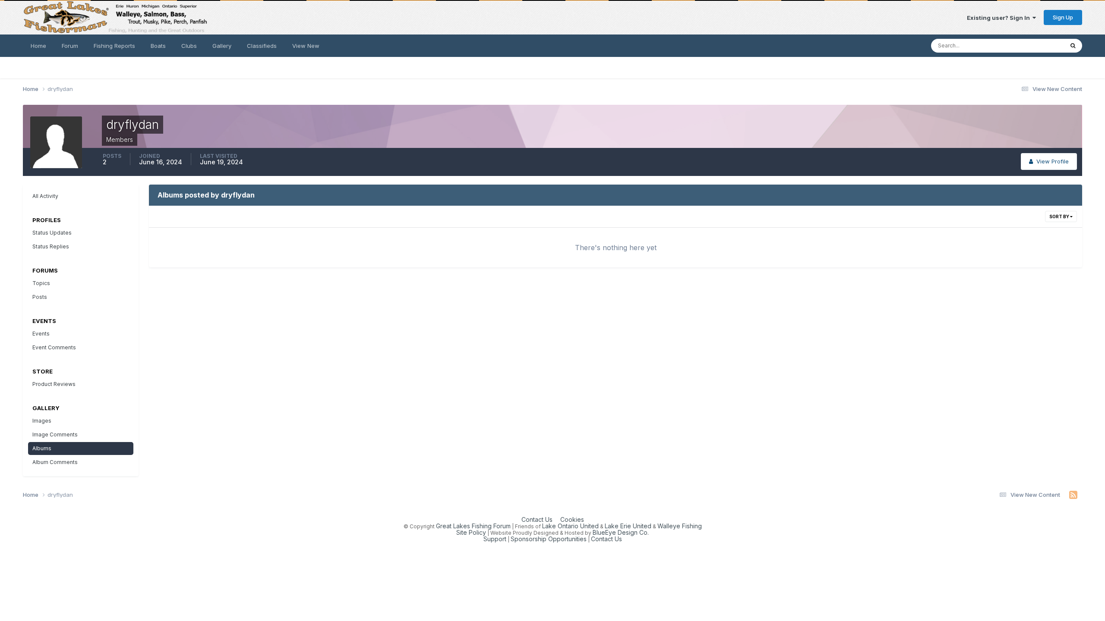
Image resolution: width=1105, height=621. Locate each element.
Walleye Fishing (679, 526)
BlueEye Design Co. (621, 532)
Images (41, 420)
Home (38, 45)
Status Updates (1031, 45)
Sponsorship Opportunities (549, 539)
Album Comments (55, 462)
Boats (158, 45)
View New (305, 45)
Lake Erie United (628, 526)
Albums (41, 448)
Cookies (572, 519)
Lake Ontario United (570, 526)
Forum (70, 45)
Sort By (1059, 216)
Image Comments (55, 434)
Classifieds (262, 45)
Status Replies (50, 246)
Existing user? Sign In (999, 17)
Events (41, 333)
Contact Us (536, 519)
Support (494, 539)
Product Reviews (54, 384)
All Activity (45, 196)
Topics (41, 283)
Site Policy (471, 532)
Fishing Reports (114, 45)
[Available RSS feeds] (1073, 495)
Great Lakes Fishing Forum (473, 526)
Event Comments (54, 347)
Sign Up (1063, 17)
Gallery (221, 45)
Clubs (189, 45)
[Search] (1073, 46)
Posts (39, 297)
